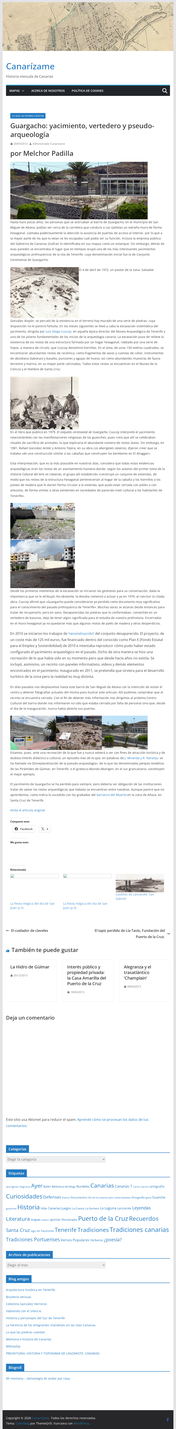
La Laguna (108, 1208)
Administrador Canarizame (49, 144)
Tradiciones (93, 1230)
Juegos (66, 1208)
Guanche (158, 1197)
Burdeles (83, 1186)
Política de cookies (87, 91)
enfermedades (123, 1197)
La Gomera (92, 1208)
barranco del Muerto (111, 795)
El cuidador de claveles (29, 930)
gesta (148, 1197)
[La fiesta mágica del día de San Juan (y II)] (34, 887)
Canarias (102, 1185)
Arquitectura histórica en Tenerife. (31, 1290)
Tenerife (66, 1229)
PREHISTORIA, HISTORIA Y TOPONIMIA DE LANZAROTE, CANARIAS (53, 1353)
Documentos (79, 1197)
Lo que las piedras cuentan (28, 115)
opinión (55, 1220)
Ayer (36, 1185)
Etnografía (138, 1197)
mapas (36, 1219)
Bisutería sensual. (19, 1297)
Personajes (69, 1220)
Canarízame (30, 66)
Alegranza (24, 1186)
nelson (45, 1219)
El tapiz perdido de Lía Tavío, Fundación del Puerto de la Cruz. (130, 933)
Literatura (18, 1218)
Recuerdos (143, 1218)
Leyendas (141, 1208)
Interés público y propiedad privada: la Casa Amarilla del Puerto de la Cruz (86, 975)
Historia (28, 1207)
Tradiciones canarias (139, 1229)
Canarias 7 (123, 1186)
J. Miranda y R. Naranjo (141, 758)
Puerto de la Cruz (103, 1218)
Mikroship (13, 1346)
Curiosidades (24, 1196)
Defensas (52, 1197)
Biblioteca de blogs (64, 1186)
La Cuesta (78, 1208)
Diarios (66, 1197)
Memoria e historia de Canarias (28, 1339)
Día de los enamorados (101, 1197)
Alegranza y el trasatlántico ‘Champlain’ (137, 972)
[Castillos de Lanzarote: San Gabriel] (140, 883)
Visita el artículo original (27, 810)
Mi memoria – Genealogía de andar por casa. (38, 1378)
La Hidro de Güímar (29, 967)
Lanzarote (124, 1208)
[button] (22, 91)
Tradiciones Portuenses (33, 1239)
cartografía (156, 1186)
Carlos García (140, 1186)
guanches (11, 1208)
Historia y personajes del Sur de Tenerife (35, 1318)
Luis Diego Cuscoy (58, 331)
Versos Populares (75, 1240)
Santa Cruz (18, 1230)
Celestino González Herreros (26, 1304)
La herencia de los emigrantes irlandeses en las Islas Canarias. (51, 1325)
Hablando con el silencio (23, 1311)
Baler (47, 1186)
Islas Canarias (51, 1208)
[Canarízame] (88, 5)
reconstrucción (81, 633)
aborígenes (12, 1186)
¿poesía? (113, 1240)
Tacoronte (47, 1231)
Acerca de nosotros (48, 91)
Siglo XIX (35, 1231)
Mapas (14, 91)
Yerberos (96, 1240)
